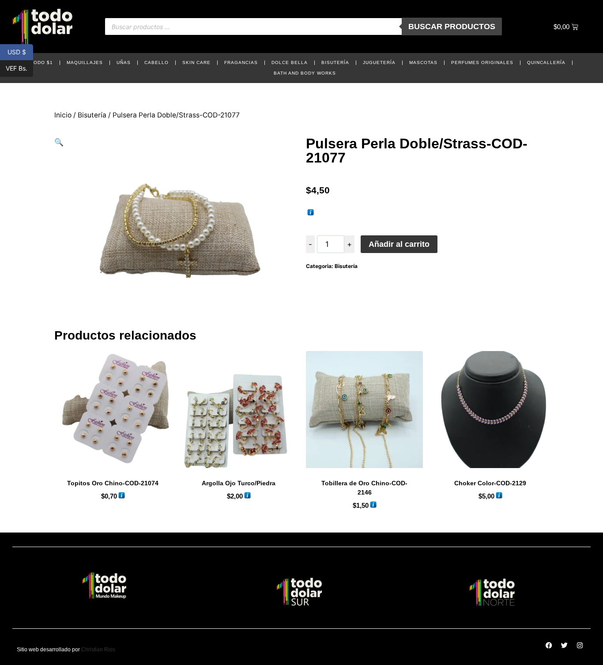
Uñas (124, 62)
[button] (59, 142)
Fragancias (241, 62)
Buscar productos (451, 26)
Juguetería (379, 62)
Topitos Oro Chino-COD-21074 (112, 483)
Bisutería (335, 62)
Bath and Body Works (305, 73)
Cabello (156, 62)
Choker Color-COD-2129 (490, 483)
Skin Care (196, 62)
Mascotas (423, 62)
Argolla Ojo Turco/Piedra (238, 483)
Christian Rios (98, 649)
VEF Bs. (19, 68)
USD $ (20, 51)
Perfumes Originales (482, 62)
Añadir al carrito (399, 244)
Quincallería (546, 62)
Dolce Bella (289, 62)
